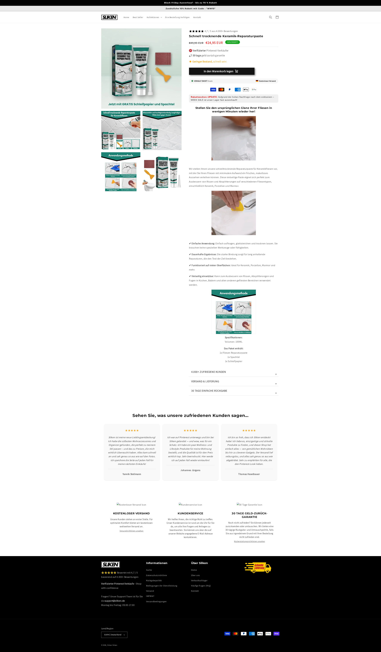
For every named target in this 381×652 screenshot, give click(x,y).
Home (194, 570)
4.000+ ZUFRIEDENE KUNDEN (234, 373)
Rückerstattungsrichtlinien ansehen (249, 541)
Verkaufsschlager (199, 580)
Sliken (109, 645)
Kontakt (195, 591)
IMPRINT (150, 596)
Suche (149, 570)
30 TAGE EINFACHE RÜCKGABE (234, 392)
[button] (154, 17)
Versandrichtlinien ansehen (131, 531)
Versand (150, 591)
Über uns (195, 575)
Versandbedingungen (156, 601)
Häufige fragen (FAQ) (201, 585)
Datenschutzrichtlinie (156, 575)
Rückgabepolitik (154, 580)
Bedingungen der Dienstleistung (161, 585)
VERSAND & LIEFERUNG (234, 382)
